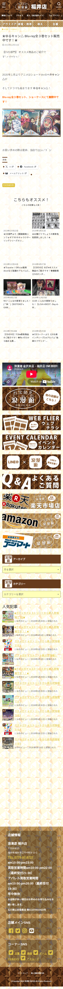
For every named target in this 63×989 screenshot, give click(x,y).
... (29, 987)
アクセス (19, 15)
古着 (17, 953)
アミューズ (32, 959)
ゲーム (43, 953)
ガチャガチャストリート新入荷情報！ (36, 655)
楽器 (29, 953)
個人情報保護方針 (37, 973)
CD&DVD (10, 185)
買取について (7, 15)
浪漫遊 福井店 (29, 981)
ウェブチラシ (54, 15)
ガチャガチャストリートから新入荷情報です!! (37, 643)
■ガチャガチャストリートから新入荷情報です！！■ (37, 629)
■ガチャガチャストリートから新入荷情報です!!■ (37, 615)
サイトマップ (23, 973)
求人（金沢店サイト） (36, 15)
